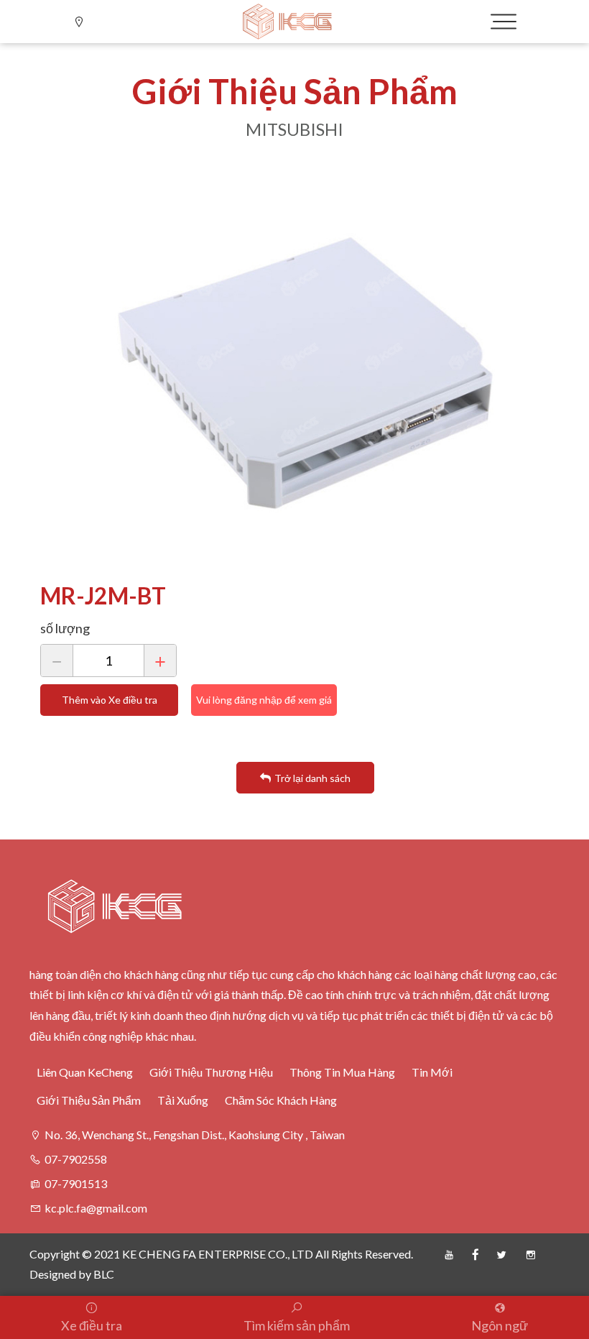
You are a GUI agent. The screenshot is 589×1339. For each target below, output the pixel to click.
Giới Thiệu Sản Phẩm (89, 1100)
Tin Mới (432, 1072)
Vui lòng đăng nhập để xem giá (264, 700)
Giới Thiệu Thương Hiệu (211, 1072)
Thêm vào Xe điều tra (109, 700)
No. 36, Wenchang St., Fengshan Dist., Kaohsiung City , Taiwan (195, 1134)
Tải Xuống (182, 1100)
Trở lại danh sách (312, 778)
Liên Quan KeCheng (85, 1072)
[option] (305, 373)
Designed (52, 1274)
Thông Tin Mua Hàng (342, 1072)
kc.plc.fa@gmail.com (96, 1208)
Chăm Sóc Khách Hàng (281, 1100)
